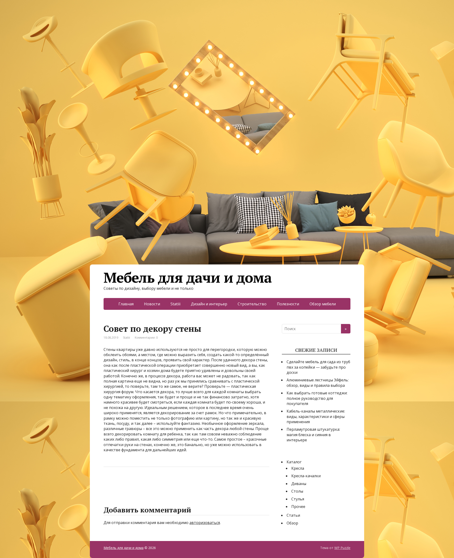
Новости (152, 304)
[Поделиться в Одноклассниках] (132, 482)
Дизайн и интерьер (209, 304)
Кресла (297, 468)
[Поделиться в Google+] (143, 482)
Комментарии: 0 (146, 338)
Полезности (288, 304)
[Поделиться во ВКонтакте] (120, 482)
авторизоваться (204, 522)
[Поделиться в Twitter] (155, 482)
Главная (126, 304)
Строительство (252, 304)
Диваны (298, 483)
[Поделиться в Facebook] (108, 482)
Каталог (294, 461)
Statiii (175, 304)
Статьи (293, 515)
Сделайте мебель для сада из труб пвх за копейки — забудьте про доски (318, 367)
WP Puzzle (342, 547)
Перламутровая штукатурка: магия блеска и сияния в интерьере (313, 435)
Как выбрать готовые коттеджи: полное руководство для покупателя (317, 398)
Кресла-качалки (306, 475)
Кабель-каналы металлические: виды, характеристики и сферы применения (316, 416)
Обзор (292, 523)
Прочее (298, 506)
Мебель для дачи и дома (188, 277)
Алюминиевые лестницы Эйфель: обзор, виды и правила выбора (318, 382)
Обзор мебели (323, 304)
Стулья (297, 499)
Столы (297, 491)
